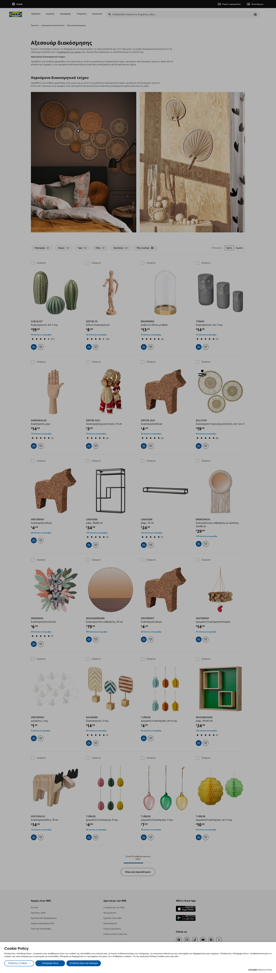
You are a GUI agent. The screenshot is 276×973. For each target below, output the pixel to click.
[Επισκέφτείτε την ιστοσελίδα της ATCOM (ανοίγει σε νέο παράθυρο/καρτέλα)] (260, 970)
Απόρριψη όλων (50, 963)
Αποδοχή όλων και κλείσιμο (84, 963)
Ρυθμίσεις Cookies (17, 963)
